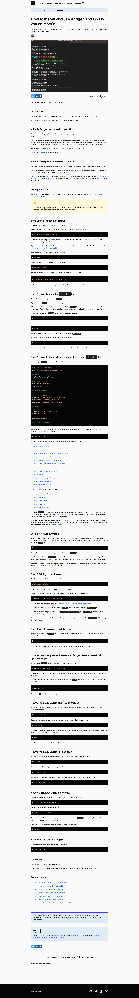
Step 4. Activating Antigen (45, 533)
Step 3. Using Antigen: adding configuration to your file (66, 357)
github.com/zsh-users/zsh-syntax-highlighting (75, 604)
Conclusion (37, 859)
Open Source (59, 3)
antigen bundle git (39, 474)
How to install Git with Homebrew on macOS (48, 889)
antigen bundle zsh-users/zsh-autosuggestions (48, 457)
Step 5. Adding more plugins (46, 574)
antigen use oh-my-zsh (41, 446)
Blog (41, 3)
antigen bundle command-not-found (45, 471)
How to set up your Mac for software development (50, 883)
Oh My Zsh (42, 152)
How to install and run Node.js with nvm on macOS (50, 893)
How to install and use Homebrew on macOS (48, 886)
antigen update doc (44, 743)
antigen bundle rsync (40, 504)
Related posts (38, 877)
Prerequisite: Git (39, 189)
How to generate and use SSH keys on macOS (48, 896)
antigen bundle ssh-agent (41, 507)
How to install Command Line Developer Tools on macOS (52, 903)
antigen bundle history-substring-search (46, 478)
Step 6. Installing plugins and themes (51, 629)
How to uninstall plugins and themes (50, 792)
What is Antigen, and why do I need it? (51, 129)
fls (33, 3)
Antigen (33, 140)
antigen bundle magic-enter (42, 481)
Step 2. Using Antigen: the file (52, 294)
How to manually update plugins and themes (55, 703)
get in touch (60, 10)
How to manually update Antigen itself (51, 752)
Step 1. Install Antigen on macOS (48, 220)
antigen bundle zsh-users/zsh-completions (47, 460)
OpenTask (78, 3)
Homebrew (51, 240)
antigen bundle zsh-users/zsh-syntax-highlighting (49, 464)
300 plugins (102, 176)
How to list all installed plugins (47, 839)
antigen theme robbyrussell (42, 485)
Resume (69, 3)
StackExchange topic (81, 348)
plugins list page (57, 525)
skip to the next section (75, 303)
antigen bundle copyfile (41, 494)
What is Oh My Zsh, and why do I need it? (52, 161)
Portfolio (49, 3)
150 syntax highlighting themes (44, 178)
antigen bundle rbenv (40, 501)
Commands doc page (38, 614)
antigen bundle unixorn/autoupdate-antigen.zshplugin (50, 453)
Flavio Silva (76, 935)
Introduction (37, 111)
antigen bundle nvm (39, 497)
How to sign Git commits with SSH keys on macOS (50, 899)
